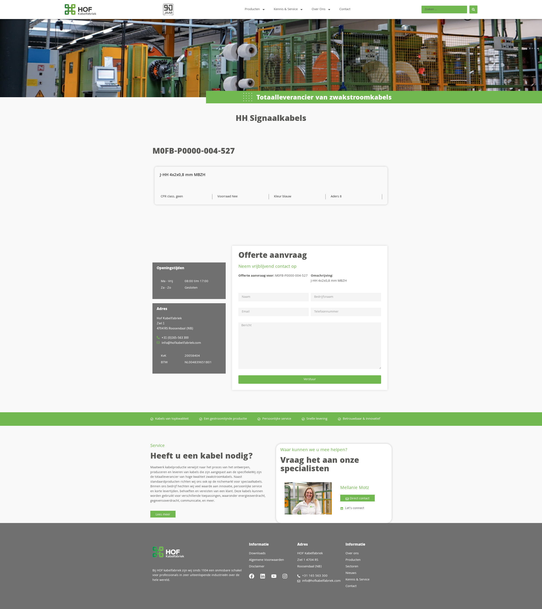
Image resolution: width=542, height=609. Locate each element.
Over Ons (318, 9)
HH (242, 119)
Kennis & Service (286, 9)
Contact (344, 9)
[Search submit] (473, 9)
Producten (252, 9)
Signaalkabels (278, 119)
